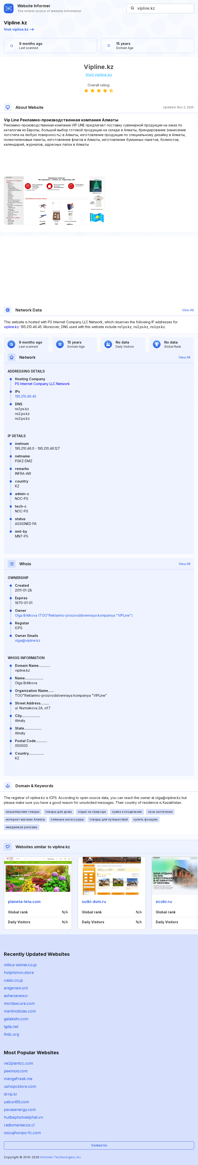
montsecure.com (19, 1003)
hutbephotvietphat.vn (23, 1117)
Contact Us (99, 1145)
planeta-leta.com (24, 901)
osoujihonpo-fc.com (22, 1132)
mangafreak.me (18, 1078)
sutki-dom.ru (94, 901)
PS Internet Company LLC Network (42, 384)
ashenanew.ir (16, 995)
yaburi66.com (16, 1101)
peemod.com (16, 1070)
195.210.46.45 (25, 396)
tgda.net (11, 1026)
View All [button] (188, 310)
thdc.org (11, 1034)
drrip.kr (10, 1094)
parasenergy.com (20, 1109)
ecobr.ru (164, 901)
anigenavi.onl (16, 988)
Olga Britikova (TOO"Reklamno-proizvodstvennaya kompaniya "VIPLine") (74, 615)
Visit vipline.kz (16, 29)
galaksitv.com (16, 1018)
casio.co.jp (13, 980)
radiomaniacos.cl (19, 1125)
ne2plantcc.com (18, 1063)
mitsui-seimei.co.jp (20, 964)
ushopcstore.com (20, 1086)
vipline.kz (11, 327)
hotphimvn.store (19, 972)
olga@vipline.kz (27, 640)
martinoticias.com (20, 1011)
